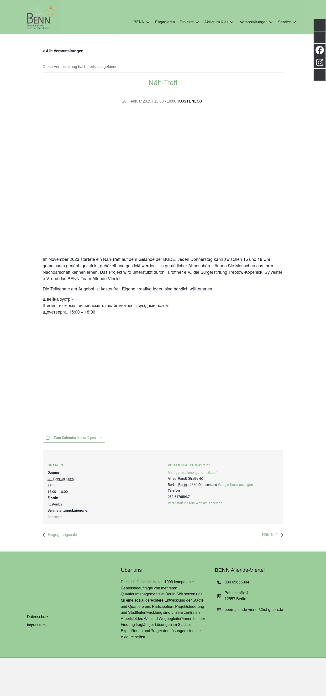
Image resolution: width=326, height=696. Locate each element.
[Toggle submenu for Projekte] (197, 22)
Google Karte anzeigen (235, 484)
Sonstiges (54, 516)
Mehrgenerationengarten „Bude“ (192, 472)
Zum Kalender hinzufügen (75, 437)
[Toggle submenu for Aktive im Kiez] (232, 22)
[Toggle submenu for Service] (294, 22)
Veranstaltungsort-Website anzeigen (195, 502)
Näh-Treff (270, 534)
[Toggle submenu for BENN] (148, 22)
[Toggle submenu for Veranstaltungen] (271, 22)
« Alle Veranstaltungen (63, 50)
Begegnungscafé (62, 534)
